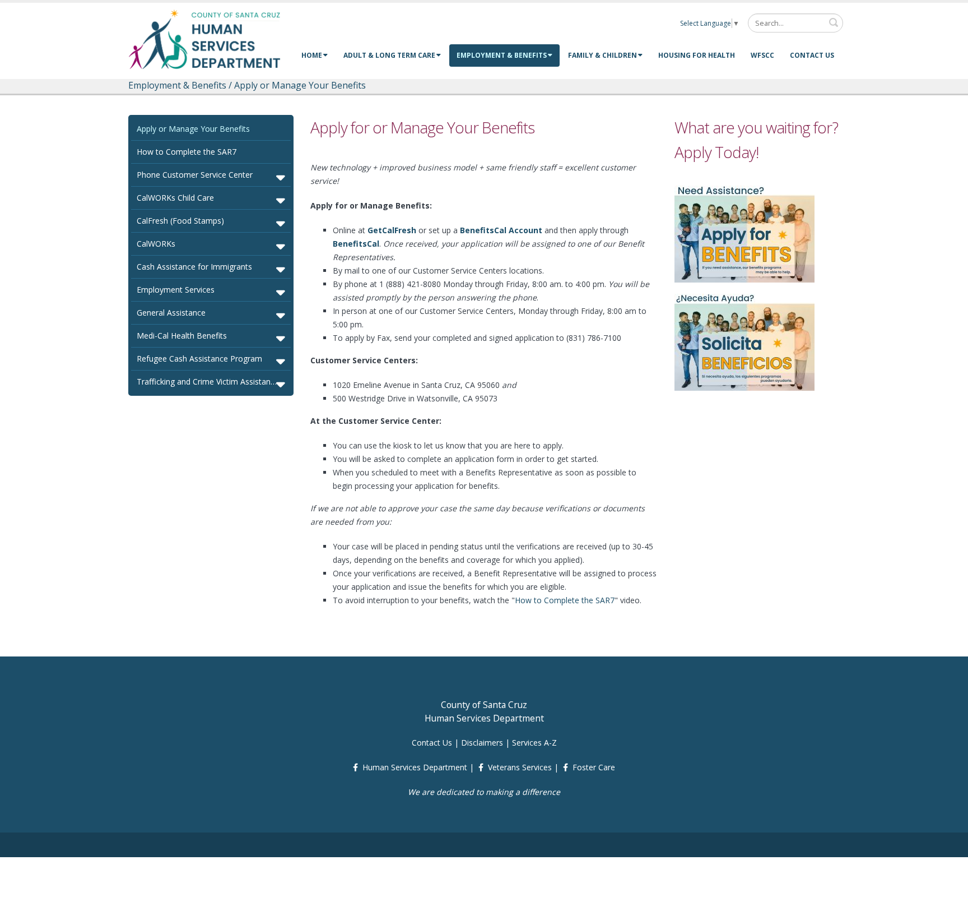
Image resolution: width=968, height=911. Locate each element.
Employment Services (176, 289)
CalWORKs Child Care (175, 197)
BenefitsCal (356, 243)
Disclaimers (482, 742)
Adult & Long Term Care (389, 55)
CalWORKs (156, 243)
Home (311, 55)
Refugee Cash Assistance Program (199, 358)
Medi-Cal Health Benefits (182, 335)
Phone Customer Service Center (195, 174)
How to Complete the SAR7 (186, 151)
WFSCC (762, 55)
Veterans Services (520, 767)
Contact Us (812, 55)
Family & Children (602, 55)
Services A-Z (534, 742)
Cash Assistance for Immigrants (194, 266)
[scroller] (948, 897)
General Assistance (171, 312)
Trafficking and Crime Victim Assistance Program (212, 381)
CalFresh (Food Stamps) (180, 220)
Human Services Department (414, 767)
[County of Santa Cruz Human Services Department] (205, 39)
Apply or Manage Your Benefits (193, 128)
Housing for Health (696, 55)
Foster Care (594, 767)
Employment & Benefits (502, 55)
